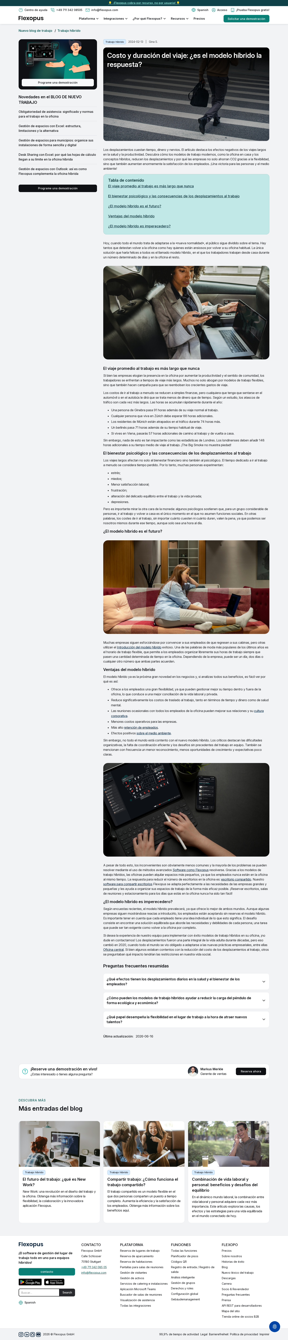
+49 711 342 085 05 (94, 1267)
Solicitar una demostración (246, 18)
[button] (199, 10)
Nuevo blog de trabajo (35, 31)
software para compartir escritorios (127, 884)
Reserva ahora (251, 1071)
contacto (47, 1271)
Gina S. (153, 41)
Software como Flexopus (191, 870)
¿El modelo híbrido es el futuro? (134, 206)
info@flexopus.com (93, 1272)
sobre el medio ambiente (154, 733)
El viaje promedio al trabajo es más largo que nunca (151, 186)
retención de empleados (141, 727)
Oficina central (113, 950)
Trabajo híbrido (69, 31)
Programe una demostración (58, 82)
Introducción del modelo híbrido (139, 647)
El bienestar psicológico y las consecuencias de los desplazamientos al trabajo (174, 196)
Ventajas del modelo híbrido (131, 216)
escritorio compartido (236, 879)
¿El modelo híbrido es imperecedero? (139, 226)
